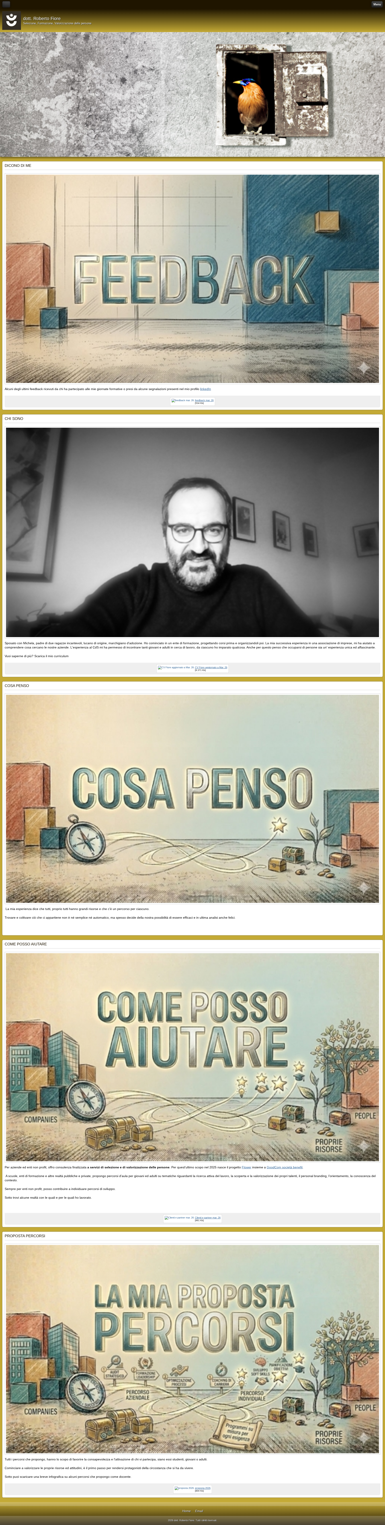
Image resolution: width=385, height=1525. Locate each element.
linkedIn (205, 389)
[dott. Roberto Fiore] (11, 20)
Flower (246, 1167)
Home (186, 1511)
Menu (377, 4)
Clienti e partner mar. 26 (208, 1217)
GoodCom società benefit (285, 1167)
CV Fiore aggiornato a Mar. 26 (211, 667)
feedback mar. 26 (204, 400)
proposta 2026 (203, 1488)
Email (199, 1511)
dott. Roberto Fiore (42, 18)
